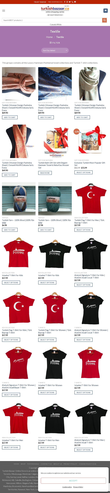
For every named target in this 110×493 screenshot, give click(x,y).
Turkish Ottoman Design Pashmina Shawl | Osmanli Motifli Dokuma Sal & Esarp (17, 107)
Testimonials (33, 464)
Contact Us (46, 464)
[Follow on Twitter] (70, 2)
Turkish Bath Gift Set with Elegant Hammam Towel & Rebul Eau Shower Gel (53, 165)
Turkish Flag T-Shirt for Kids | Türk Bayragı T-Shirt (17, 331)
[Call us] (72, 2)
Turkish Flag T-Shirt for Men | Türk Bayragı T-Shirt (89, 221)
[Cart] (105, 11)
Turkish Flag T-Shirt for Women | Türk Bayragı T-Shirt (54, 331)
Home (49, 37)
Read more (45, 173)
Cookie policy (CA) (87, 464)
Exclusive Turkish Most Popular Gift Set (89, 164)
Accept (73, 480)
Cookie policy (67, 487)
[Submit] (104, 20)
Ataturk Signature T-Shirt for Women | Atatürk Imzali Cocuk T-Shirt (91, 331)
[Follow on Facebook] (64, 2)
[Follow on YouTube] (75, 2)
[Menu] (3, 10)
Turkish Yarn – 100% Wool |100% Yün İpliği (18, 221)
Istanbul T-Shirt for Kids (12, 275)
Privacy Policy (78, 487)
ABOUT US (57, 464)
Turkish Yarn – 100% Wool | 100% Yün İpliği (54, 221)
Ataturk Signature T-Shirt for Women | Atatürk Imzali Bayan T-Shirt (19, 386)
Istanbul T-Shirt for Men (12, 440)
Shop (23, 464)
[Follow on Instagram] (67, 2)
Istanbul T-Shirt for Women (50, 385)
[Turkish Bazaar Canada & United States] (55, 10)
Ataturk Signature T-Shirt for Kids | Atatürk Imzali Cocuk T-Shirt (89, 276)
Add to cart (10, 117)
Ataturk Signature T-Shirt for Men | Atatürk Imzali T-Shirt (89, 441)
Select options (84, 172)
